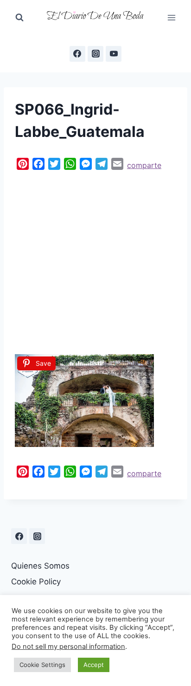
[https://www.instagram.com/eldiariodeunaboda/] (37, 536)
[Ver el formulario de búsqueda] (19, 17)
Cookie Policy (36, 581)
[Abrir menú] (171, 17)
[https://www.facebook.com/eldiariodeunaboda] (77, 54)
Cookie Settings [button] (42, 664)
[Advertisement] (95, 260)
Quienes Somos (40, 565)
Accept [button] (93, 664)
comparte (144, 165)
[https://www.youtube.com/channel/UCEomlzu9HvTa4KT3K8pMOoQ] (113, 54)
